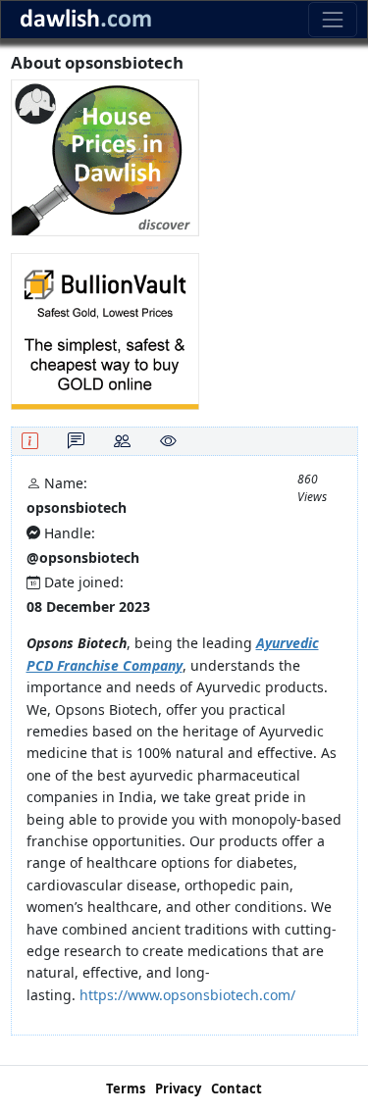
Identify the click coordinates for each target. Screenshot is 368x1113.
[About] (30, 441)
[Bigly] (105, 156)
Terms (125, 1088)
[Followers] (122, 441)
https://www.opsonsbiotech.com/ (187, 995)
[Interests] (168, 441)
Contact (236, 1088)
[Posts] (76, 441)
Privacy (178, 1088)
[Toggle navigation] (332, 19)
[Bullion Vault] (105, 330)
